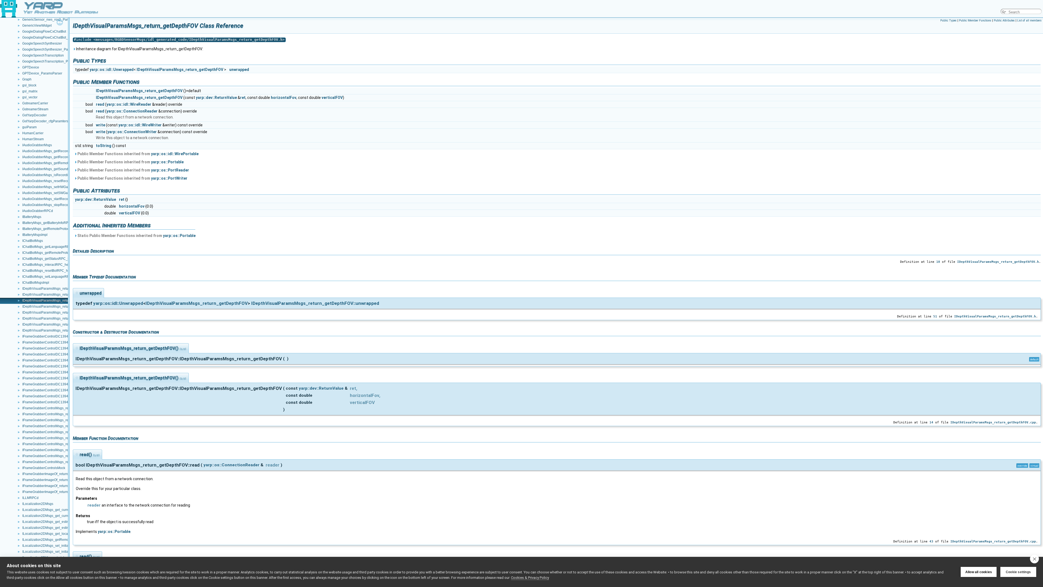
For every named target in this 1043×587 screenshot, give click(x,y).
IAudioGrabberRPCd (37, 211)
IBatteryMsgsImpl (35, 235)
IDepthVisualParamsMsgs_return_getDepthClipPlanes (62, 294)
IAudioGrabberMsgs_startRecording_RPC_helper (59, 199)
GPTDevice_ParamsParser (42, 73)
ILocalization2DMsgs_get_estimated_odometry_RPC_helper (67, 522)
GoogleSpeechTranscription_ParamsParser (54, 61)
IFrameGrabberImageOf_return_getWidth (52, 492)
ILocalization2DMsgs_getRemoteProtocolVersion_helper (64, 540)
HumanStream (33, 139)
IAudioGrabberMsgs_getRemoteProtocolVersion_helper (63, 163)
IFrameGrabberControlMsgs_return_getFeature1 (58, 420)
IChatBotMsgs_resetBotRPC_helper (49, 271)
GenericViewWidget (37, 25)
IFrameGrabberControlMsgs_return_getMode (55, 432)
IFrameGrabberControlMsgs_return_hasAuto (55, 438)
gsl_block (29, 85)
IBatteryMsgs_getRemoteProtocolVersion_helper (58, 229)
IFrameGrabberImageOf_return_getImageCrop (56, 486)
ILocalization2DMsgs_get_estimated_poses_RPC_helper (64, 528)
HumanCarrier (32, 133)
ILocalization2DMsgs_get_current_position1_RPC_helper (65, 510)
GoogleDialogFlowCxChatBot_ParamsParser (55, 37)
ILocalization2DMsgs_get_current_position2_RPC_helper (65, 516)
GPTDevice (30, 67)
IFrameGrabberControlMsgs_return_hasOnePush (58, 456)
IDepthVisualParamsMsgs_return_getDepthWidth (58, 330)
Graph (27, 79)
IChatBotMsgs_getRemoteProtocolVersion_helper (59, 253)
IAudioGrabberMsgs (37, 145)
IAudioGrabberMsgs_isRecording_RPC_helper (57, 175)
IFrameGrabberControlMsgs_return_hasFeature (57, 444)
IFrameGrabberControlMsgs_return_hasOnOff (56, 462)
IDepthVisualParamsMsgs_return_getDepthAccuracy (61, 289)
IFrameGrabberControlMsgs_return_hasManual (57, 450)
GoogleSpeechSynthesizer (42, 43)
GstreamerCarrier (35, 103)
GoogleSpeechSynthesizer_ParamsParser (53, 49)
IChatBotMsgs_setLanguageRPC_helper (52, 277)
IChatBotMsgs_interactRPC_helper (48, 265)
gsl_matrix (29, 91)
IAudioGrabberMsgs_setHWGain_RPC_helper (56, 187)
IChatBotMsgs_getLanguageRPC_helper (52, 247)
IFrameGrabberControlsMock (43, 468)
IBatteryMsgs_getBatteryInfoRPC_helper (52, 223)
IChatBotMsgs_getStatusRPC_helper (49, 259)
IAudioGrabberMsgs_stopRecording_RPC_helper (59, 205)
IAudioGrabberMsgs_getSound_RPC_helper (55, 169)
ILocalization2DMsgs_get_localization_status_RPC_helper (65, 534)
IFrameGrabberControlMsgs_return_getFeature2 (58, 426)
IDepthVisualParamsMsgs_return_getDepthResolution (62, 324)
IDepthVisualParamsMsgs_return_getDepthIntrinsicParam (65, 312)
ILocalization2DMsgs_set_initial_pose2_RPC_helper (61, 552)
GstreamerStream (35, 109)
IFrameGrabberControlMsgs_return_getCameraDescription (65, 414)
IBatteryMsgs (31, 217)
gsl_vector (29, 97)
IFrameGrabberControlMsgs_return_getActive (56, 408)
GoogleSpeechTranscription (43, 55)
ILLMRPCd (30, 498)
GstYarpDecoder (34, 115)
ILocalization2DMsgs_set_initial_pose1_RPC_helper (61, 546)
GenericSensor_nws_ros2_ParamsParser (53, 19)
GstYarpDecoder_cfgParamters (45, 121)
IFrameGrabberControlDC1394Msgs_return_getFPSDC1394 (67, 366)
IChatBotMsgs (32, 241)
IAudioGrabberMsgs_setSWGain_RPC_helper (56, 193)
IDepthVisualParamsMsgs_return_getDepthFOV (57, 300)
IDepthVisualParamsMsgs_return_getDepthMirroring (61, 318)
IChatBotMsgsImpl (35, 283)
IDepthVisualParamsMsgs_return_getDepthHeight (59, 306)
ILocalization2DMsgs (37, 504)
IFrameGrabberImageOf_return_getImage (53, 480)
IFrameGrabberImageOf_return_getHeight (53, 474)
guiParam (29, 127)
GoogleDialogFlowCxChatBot (44, 31)
